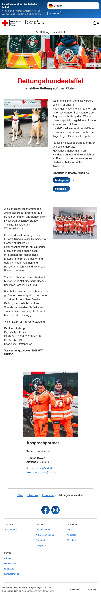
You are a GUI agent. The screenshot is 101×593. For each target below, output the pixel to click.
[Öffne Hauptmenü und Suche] (96, 23)
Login (69, 529)
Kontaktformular (11, 573)
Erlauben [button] (92, 589)
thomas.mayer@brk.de (39, 468)
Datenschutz (10, 563)
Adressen (8, 558)
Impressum (9, 568)
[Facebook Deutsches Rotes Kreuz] (45, 510)
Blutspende (41, 545)
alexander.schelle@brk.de (41, 472)
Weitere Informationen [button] (44, 591)
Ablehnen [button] (74, 589)
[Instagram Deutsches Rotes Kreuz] (55, 510)
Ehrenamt (40, 540)
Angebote (71, 534)
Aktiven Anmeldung (45, 534)
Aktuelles (71, 540)
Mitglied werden (43, 529)
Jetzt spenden (10, 529)
